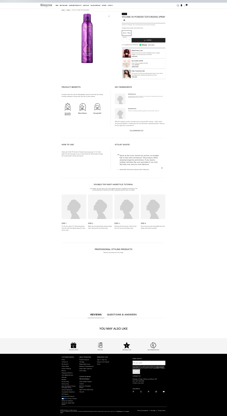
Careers (81, 384)
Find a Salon (82, 371)
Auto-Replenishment (67, 375)
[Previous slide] (60, 38)
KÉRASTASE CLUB (102, 357)
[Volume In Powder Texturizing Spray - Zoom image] (87, 38)
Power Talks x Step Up (85, 368)
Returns (64, 371)
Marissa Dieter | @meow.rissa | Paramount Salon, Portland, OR (134, 169)
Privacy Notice (156, 368)
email (142, 383)
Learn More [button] (151, 45)
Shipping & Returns (67, 373)
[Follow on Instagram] (156, 391)
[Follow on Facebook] (133, 391)
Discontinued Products (68, 396)
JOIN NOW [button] (134, 56)
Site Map (153, 410)
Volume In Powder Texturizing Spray (152, 288)
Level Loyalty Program (85, 381)
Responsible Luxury (84, 364)
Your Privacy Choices (71, 398)
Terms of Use (65, 384)
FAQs (63, 360)
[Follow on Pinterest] (148, 391)
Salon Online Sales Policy (86, 389)
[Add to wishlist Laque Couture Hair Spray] (84, 262)
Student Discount (84, 360)
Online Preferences (67, 390)
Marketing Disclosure (160, 367)
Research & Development (86, 366)
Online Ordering (66, 368)
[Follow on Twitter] (141, 391)
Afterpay (64, 377)
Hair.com (81, 392)
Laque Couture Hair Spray (71, 288)
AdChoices (119, 411)
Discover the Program (103, 362)
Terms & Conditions (142, 410)
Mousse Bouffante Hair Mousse (99, 288)
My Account (65, 364)
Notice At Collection (67, 401)
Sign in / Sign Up (102, 360)
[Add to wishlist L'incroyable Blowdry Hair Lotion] (137, 262)
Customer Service (68, 357)
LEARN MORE (135, 66)
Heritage (81, 362)
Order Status (65, 366)
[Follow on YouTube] (163, 391)
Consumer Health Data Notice (68, 403)
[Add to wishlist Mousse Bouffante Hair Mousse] (111, 262)
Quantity (125, 37)
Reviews (64, 379)
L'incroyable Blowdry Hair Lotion (124, 288)
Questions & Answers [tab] (122, 314)
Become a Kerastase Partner (85, 386)
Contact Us (65, 362)
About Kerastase (85, 357)
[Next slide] (114, 38)
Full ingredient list (136, 130)
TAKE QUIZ (134, 76)
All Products (65, 394)
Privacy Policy (65, 382)
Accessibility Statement (68, 392)
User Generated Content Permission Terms (69, 386)
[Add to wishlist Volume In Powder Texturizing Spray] (109, 16)
